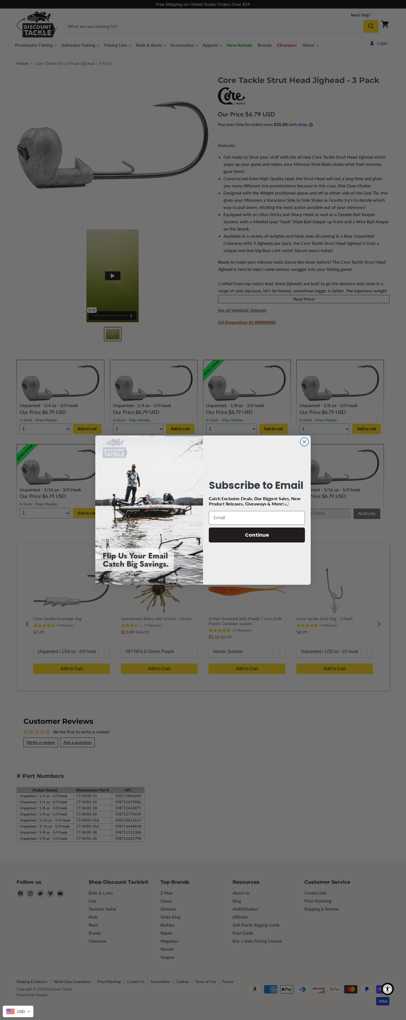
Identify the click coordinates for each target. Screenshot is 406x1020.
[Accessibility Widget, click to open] (387, 989)
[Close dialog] (304, 442)
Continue (257, 534)
